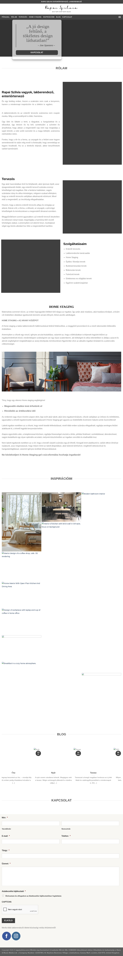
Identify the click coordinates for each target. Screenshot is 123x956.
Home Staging (35, 17)
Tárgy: (5, 850)
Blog (58, 17)
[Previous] (3, 767)
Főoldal (5, 17)
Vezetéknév (6, 829)
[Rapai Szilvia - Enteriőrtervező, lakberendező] (61, 9)
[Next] (120, 767)
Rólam (14, 17)
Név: (5, 818)
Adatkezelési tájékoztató (14, 891)
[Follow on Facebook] (6, 936)
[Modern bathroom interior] (101, 582)
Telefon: (66, 836)
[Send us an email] (120, 17)
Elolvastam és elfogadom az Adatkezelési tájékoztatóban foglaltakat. (34, 896)
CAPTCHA (7, 902)
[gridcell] (37, 45)
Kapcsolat (67, 17)
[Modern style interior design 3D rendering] (61, 507)
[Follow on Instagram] (16, 936)
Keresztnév (66, 829)
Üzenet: (6, 864)
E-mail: (6, 836)
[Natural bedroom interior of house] (21, 521)
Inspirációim (48, 17)
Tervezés (23, 17)
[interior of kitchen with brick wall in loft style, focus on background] (61, 612)
